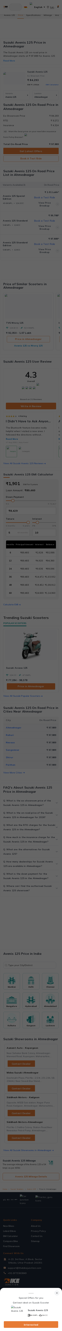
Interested (31, 1324)
